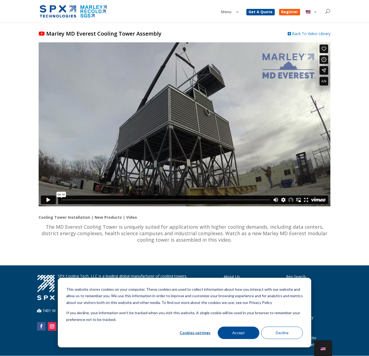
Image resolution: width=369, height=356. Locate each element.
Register (289, 12)
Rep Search (296, 276)
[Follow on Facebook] (41, 326)
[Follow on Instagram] (52, 326)
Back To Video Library (310, 33)
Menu (226, 12)
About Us (232, 276)
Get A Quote (261, 12)
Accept (238, 332)
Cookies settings (195, 332)
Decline (282, 332)
